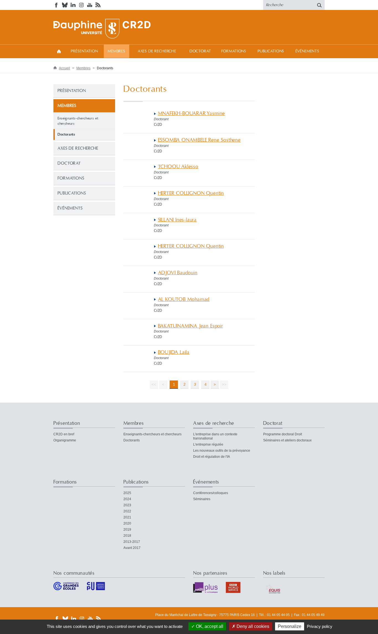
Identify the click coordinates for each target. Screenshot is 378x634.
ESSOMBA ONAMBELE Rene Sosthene (199, 140)
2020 (127, 523)
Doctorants (131, 440)
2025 (127, 493)
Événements (307, 51)
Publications (271, 51)
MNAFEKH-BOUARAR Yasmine (191, 113)
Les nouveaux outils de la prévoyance (221, 451)
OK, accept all (209, 626)
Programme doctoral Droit (282, 434)
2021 (127, 517)
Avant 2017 (132, 548)
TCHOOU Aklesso (178, 166)
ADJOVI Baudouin (178, 273)
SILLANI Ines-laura (177, 220)
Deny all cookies (252, 626)
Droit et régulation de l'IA (211, 457)
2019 (127, 529)
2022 (127, 511)
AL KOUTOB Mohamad (184, 299)
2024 (127, 499)
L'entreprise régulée (208, 444)
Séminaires (201, 499)
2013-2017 (131, 542)
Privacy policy (319, 626)
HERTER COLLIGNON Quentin (191, 193)
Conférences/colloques (210, 493)
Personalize (289, 626)
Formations (233, 51)
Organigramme (64, 440)
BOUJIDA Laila (174, 352)
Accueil (58, 51)
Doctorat (200, 51)
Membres (116, 51)
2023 (127, 505)
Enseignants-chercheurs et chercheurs (78, 121)
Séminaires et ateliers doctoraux (287, 440)
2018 (127, 536)
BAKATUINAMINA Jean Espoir (190, 326)
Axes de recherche (157, 51)
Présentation (84, 51)
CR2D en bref (63, 434)
